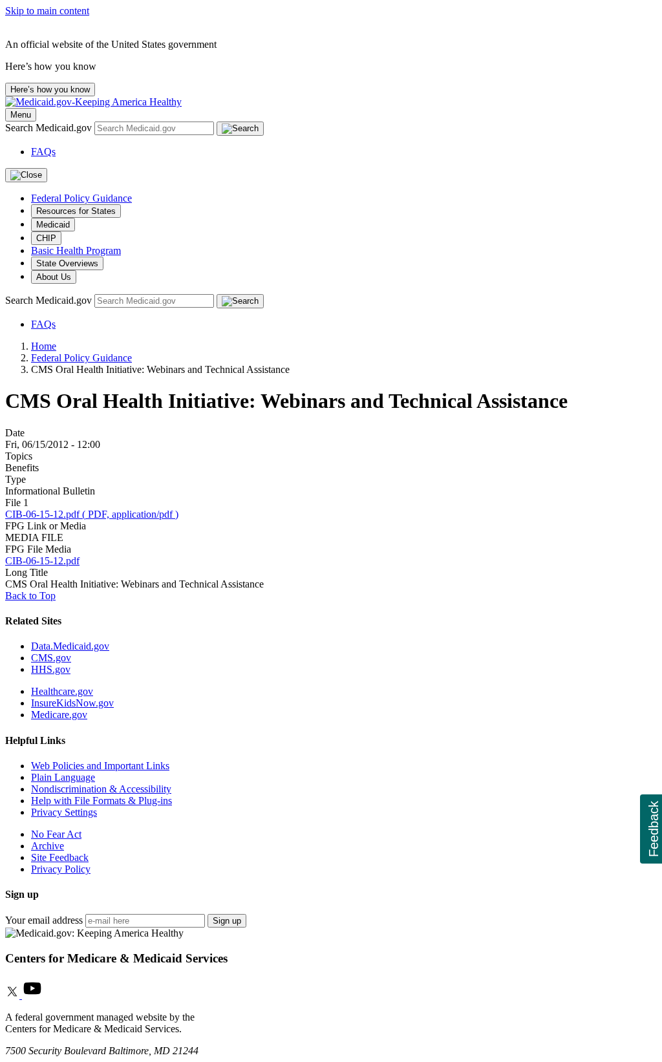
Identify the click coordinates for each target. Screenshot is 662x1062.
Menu (20, 115)
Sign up (227, 921)
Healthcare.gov (62, 691)
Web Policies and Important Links (100, 765)
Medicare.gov (59, 714)
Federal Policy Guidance (81, 198)
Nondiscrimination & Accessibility (101, 788)
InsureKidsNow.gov (72, 702)
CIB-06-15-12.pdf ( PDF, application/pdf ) (91, 514)
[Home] (93, 101)
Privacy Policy (61, 869)
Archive (47, 845)
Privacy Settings (64, 812)
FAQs (43, 151)
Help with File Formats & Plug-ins (101, 800)
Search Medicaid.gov (49, 127)
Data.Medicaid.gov (70, 646)
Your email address (44, 920)
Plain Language (63, 777)
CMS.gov (51, 657)
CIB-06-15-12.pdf (42, 560)
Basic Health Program (76, 250)
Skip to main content (47, 10)
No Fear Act (56, 834)
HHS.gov (50, 669)
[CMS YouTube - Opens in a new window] (32, 995)
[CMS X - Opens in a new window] (13, 995)
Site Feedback (60, 857)
